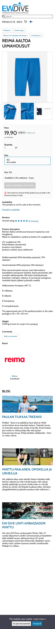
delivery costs (31, 133)
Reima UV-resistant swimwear (15, 35)
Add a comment (10, 336)
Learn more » (40, 619)
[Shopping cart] (26, 21)
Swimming (19, 30)
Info (19, 21)
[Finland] (32, 22)
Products (8, 21)
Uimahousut (36, 35)
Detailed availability (11, 209)
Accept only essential (21, 623)
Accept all (37, 623)
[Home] (15, 13)
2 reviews (33, 221)
